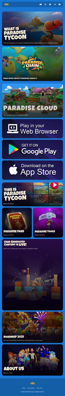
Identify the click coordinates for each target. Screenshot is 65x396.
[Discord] (41, 4)
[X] (45, 4)
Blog (23, 388)
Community (31, 388)
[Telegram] (55, 4)
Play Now (40, 388)
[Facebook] (50, 4)
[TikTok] (60, 4)
